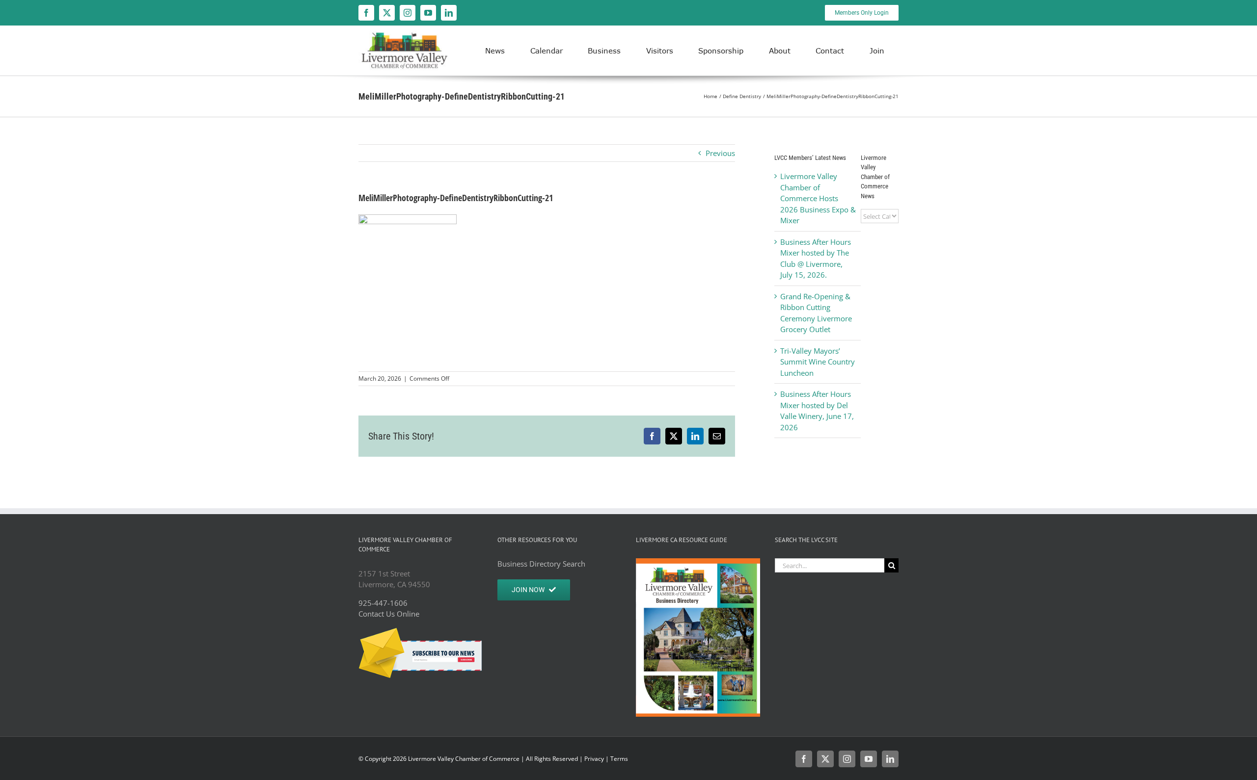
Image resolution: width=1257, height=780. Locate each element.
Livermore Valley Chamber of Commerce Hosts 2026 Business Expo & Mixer (818, 198)
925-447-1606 (383, 603)
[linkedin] (449, 13)
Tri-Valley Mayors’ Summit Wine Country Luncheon (817, 362)
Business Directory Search (541, 564)
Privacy (594, 758)
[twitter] (387, 13)
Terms (619, 758)
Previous (720, 153)
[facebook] (366, 13)
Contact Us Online (388, 614)
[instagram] (407, 13)
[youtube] (428, 13)
